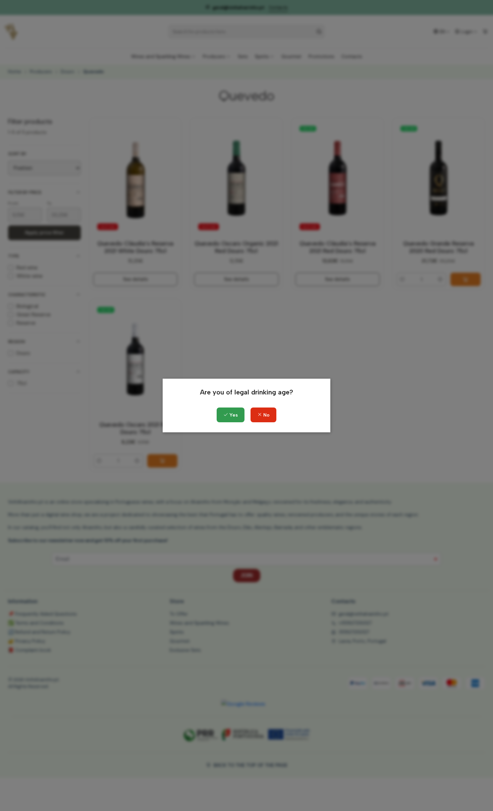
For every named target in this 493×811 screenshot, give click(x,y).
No (266, 415)
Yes (233, 415)
